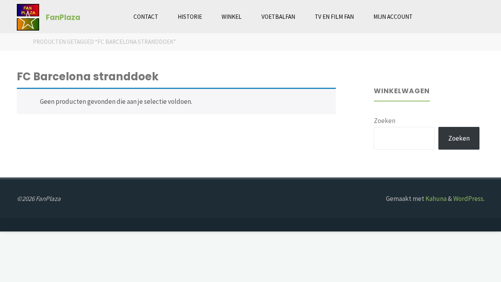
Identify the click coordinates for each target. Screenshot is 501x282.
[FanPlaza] (28, 16)
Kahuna (435, 198)
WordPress (468, 198)
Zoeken (384, 120)
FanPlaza (63, 17)
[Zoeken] (431, 16)
